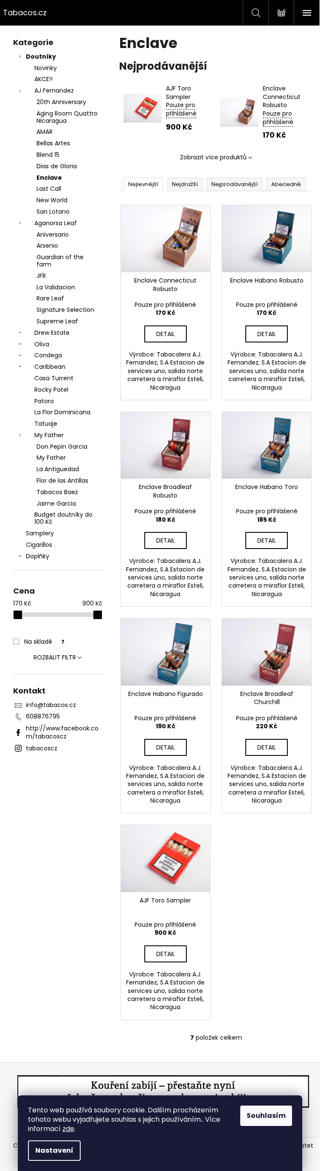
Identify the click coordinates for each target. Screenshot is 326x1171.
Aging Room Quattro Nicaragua (67, 117)
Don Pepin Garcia (62, 446)
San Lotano (53, 211)
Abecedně (286, 184)
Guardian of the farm (60, 261)
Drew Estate (52, 332)
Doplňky (37, 556)
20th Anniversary (61, 102)
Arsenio (47, 245)
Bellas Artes (53, 143)
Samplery (40, 533)
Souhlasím (266, 1115)
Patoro (44, 401)
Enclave (49, 177)
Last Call (49, 188)
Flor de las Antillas (62, 480)
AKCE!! (43, 79)
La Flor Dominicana (62, 412)
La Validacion (56, 287)
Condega (48, 355)
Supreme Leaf (57, 321)
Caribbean (49, 366)
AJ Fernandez (54, 90)
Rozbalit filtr (55, 657)
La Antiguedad (58, 469)
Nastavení (54, 1150)
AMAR (45, 131)
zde (68, 1129)
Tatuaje (45, 423)
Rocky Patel (51, 389)
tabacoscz (41, 748)
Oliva (41, 344)
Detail (165, 334)
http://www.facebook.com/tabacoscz (62, 732)
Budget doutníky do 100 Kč (63, 518)
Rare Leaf (50, 298)
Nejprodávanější (234, 184)
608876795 (43, 716)
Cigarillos (39, 544)
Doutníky (41, 56)
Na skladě (44, 641)
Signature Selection (65, 309)
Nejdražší (185, 184)
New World (52, 200)
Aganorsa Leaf (55, 223)
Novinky (45, 68)
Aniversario (53, 234)
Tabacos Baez (57, 492)
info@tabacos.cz (51, 705)
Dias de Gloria (57, 166)
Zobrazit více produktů (213, 157)
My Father (49, 435)
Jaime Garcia (56, 503)
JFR (41, 276)
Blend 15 (48, 154)
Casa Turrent (53, 378)
